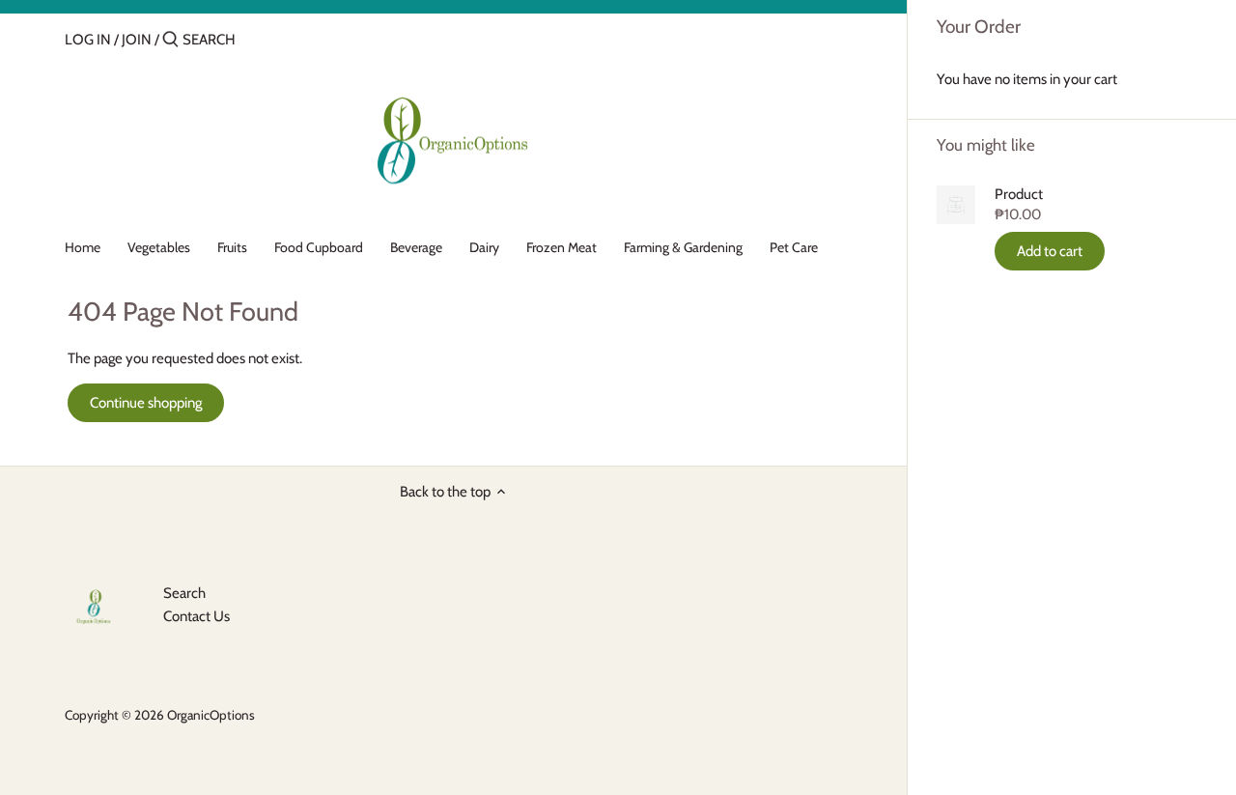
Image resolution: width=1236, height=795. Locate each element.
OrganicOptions (211, 715)
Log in (88, 39)
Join (137, 39)
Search (184, 593)
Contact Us (196, 616)
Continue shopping (146, 403)
